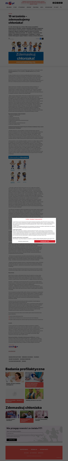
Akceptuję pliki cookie (45, 241)
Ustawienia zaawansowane (23, 241)
